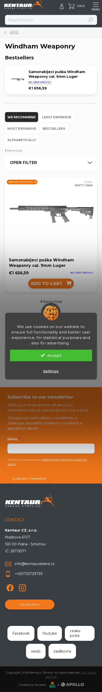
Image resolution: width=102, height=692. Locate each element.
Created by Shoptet (32, 685)
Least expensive (56, 117)
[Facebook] (9, 586)
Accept (54, 355)
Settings (51, 370)
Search (91, 20)
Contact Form (30, 604)
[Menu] (96, 6)
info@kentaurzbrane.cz (35, 564)
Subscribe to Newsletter (29, 478)
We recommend (21, 117)
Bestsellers (54, 128)
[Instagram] (21, 586)
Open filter (23, 162)
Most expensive (21, 128)
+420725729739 (29, 573)
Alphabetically (21, 140)
